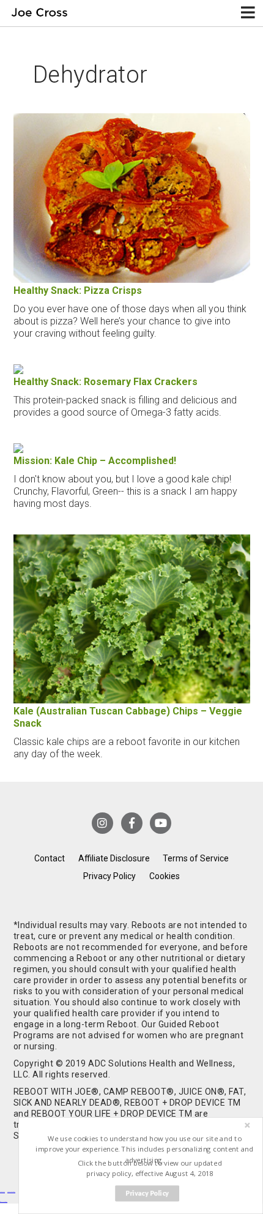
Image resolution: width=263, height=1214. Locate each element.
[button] (145, 1149)
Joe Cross (39, 13)
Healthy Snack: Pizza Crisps (77, 290)
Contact (49, 858)
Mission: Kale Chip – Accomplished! (94, 460)
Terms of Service (196, 858)
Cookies (164, 876)
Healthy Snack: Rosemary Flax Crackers (105, 382)
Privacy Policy (109, 876)
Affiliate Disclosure (114, 858)
